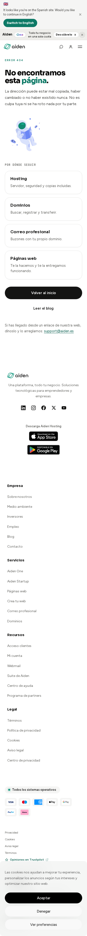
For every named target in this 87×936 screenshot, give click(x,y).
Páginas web (23, 258)
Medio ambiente (19, 507)
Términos (14, 720)
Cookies (13, 740)
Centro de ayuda (20, 686)
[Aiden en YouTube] (64, 408)
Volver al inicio (43, 293)
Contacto (15, 546)
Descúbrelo (64, 34)
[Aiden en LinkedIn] (23, 408)
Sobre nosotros (19, 497)
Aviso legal (15, 750)
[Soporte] (61, 47)
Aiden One (15, 571)
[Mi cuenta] (70, 47)
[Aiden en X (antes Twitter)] (54, 408)
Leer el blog (43, 308)
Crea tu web (16, 601)
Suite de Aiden (18, 676)
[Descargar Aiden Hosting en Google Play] (43, 449)
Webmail (14, 666)
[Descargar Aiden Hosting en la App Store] (43, 436)
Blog (10, 537)
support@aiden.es (59, 331)
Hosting (18, 178)
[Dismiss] (80, 14)
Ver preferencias (43, 924)
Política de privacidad (24, 730)
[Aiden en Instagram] (33, 408)
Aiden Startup (18, 581)
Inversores (15, 517)
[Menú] (80, 47)
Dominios (20, 205)
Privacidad (11, 832)
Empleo (13, 527)
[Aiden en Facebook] (43, 408)
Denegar (44, 911)
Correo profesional (30, 231)
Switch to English (20, 23)
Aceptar (43, 898)
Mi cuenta (14, 656)
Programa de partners (24, 696)
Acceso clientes (19, 646)
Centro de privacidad (23, 760)
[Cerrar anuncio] (82, 35)
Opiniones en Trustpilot (27, 859)
